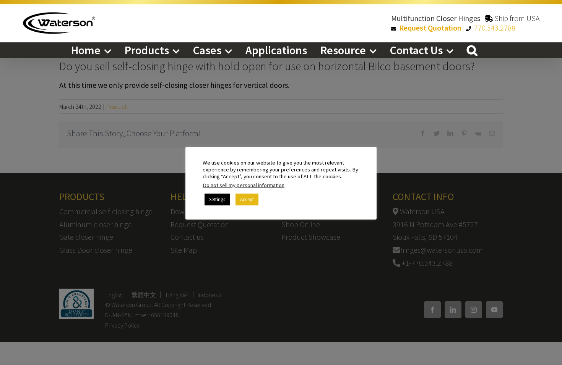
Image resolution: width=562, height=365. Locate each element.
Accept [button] (247, 199)
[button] (472, 50)
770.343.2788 (494, 27)
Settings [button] (217, 199)
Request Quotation (430, 27)
